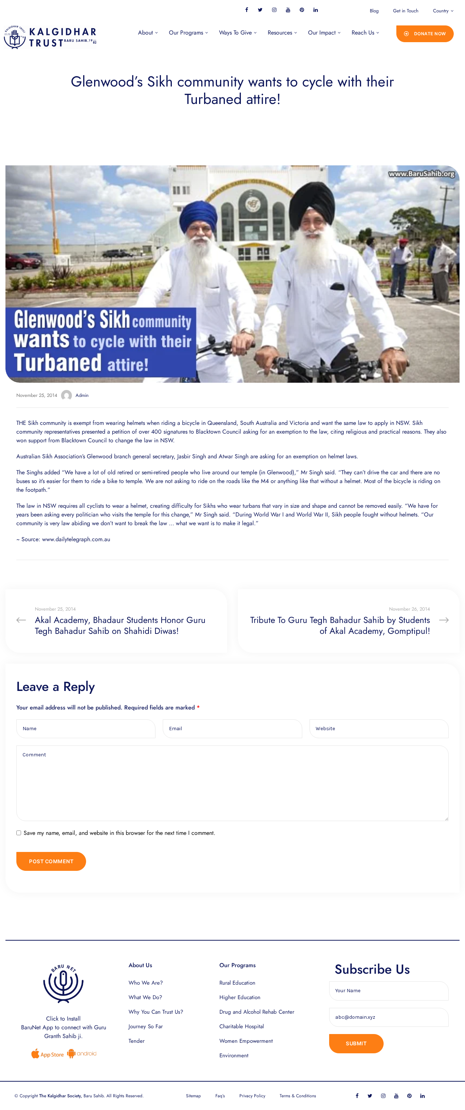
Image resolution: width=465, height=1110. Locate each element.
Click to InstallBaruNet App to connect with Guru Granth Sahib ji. (63, 1027)
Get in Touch (405, 10)
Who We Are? (146, 983)
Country (441, 10)
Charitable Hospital (241, 1026)
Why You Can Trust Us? (156, 1012)
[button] (425, 33)
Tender (137, 1041)
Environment (233, 1055)
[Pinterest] (302, 10)
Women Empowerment (246, 1041)
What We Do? (145, 997)
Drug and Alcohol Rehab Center (256, 1012)
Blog (374, 10)
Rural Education (237, 983)
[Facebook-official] (246, 10)
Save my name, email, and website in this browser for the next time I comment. (119, 833)
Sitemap (193, 1096)
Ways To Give (235, 32)
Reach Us (363, 32)
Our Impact (322, 32)
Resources (280, 32)
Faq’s (220, 1096)
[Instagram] (274, 10)
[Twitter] (260, 10)
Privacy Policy (252, 1096)
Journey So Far (146, 1026)
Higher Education (239, 997)
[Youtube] (288, 10)
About (145, 32)
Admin (82, 395)
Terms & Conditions (298, 1096)
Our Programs (186, 32)
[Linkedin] (316, 10)
